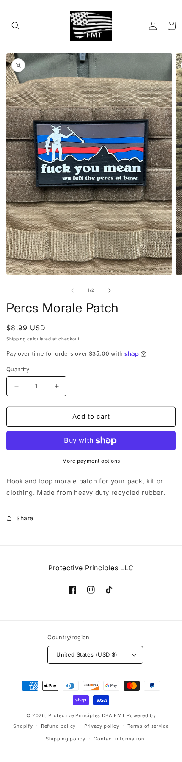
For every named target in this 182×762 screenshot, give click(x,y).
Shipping (16, 338)
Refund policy (58, 726)
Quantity (17, 369)
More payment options (91, 461)
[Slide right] (109, 290)
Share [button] (24, 518)
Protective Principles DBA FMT (86, 715)
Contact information (119, 739)
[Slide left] (72, 290)
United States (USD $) (86, 654)
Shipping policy (65, 739)
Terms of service (147, 726)
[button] (15, 26)
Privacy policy (101, 726)
